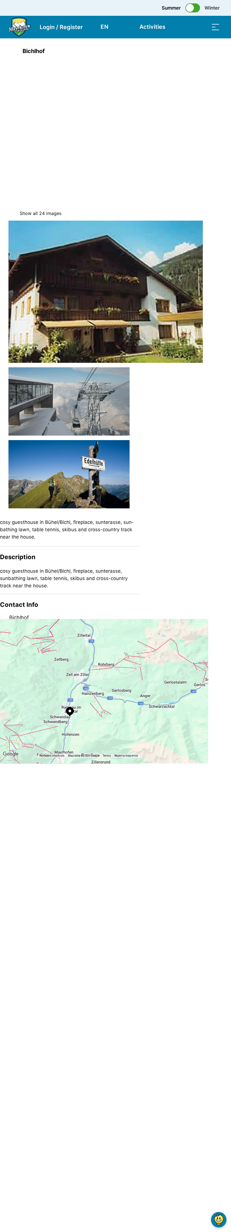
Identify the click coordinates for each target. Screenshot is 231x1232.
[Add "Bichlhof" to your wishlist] (217, 51)
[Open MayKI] (218, 1219)
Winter (212, 8)
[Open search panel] (201, 27)
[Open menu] (215, 27)
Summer (171, 8)
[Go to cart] (187, 27)
